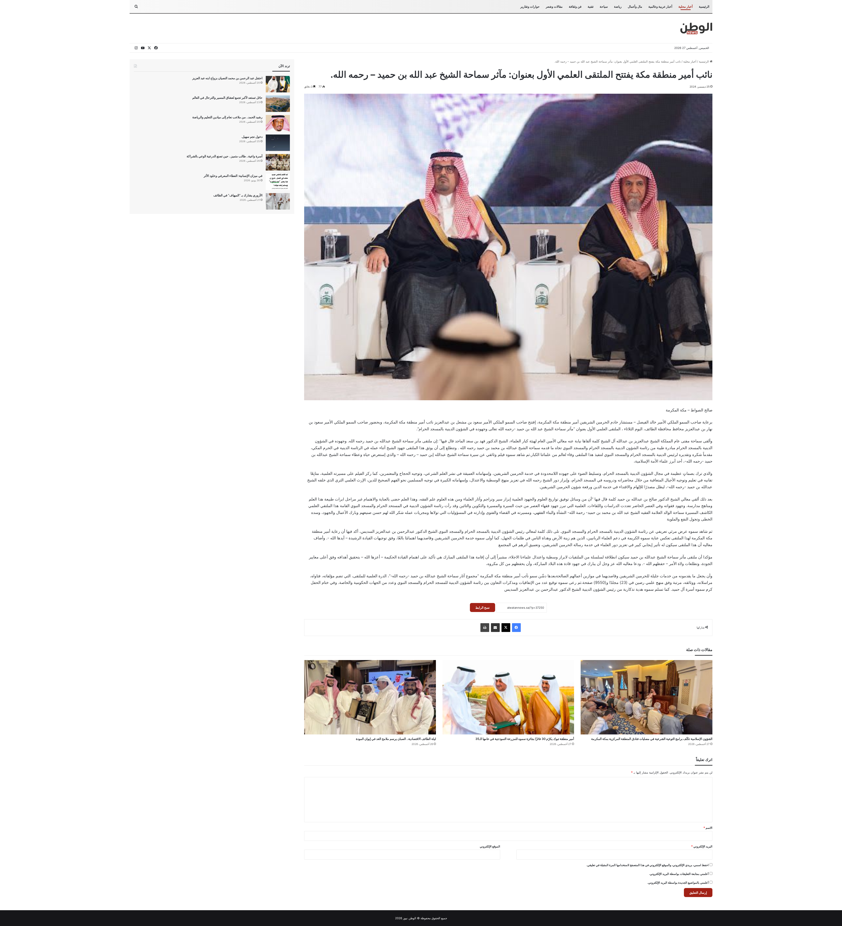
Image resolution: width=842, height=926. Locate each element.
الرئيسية (704, 6)
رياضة (618, 6)
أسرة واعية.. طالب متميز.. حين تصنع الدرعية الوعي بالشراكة (224, 156)
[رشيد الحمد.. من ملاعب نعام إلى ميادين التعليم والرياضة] (278, 123)
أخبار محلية (685, 6)
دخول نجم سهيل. (251, 136)
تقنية (591, 6)
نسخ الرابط (482, 607)
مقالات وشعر (554, 6)
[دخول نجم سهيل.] (278, 143)
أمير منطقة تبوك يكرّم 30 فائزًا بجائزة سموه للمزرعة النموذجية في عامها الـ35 (524, 739)
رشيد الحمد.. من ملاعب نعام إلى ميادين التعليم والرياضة (227, 117)
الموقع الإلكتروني (490, 846)
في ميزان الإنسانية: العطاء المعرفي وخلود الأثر (233, 176)
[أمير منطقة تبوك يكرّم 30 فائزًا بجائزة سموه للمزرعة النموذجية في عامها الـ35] (508, 697)
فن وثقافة (575, 6)
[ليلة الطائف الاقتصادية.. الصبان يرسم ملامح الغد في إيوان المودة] (370, 697)
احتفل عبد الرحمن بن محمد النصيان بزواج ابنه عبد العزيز (227, 78)
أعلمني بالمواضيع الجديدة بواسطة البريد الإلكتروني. (678, 882)
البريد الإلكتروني (701, 846)
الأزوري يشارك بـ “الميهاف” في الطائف (237, 195)
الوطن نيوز (409, 918)
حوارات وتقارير (530, 6)
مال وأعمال (635, 6)
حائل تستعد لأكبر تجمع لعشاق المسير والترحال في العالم (227, 97)
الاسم (707, 827)
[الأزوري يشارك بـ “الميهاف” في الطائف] (278, 201)
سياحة (604, 6)
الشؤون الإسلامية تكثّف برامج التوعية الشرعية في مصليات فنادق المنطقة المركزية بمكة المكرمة (651, 739)
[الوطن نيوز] (696, 28)
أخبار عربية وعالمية (660, 6)
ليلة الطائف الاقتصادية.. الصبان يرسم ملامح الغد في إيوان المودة (396, 739)
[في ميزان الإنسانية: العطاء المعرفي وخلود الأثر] (278, 182)
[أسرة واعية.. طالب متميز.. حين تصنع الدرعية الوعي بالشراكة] (278, 162)
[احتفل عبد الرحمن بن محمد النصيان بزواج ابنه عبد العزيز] (278, 84)
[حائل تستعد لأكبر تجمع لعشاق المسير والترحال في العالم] (278, 103)
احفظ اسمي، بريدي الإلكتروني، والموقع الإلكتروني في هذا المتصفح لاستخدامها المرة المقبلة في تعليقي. (647, 865)
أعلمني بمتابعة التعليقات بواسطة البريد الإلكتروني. (679, 874)
